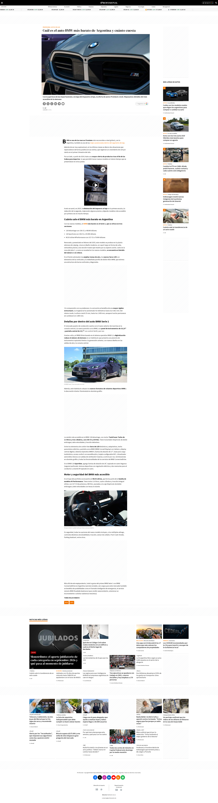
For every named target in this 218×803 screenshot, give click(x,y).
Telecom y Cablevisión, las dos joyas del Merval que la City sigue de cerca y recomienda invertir (41, 720)
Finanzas (91, 7)
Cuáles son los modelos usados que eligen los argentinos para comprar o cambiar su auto (175, 107)
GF (45, 108)
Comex (153, 7)
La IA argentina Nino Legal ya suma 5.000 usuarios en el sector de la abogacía (148, 660)
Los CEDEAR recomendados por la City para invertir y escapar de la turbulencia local (175, 645)
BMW (85, 224)
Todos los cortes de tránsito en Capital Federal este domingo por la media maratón (122, 750)
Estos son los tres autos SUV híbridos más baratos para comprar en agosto (174, 138)
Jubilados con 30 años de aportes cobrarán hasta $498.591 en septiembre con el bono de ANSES (68, 675)
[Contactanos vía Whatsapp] (101, 789)
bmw (66, 602)
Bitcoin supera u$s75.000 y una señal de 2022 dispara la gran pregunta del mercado (68, 735)
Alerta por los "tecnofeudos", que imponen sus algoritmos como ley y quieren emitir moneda (40, 736)
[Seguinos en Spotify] (123, 777)
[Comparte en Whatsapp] (51, 103)
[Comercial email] (117, 790)
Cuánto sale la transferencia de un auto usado (175, 228)
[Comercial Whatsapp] (121, 790)
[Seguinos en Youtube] (113, 777)
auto (71, 602)
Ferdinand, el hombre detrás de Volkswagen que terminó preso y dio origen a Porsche (148, 749)
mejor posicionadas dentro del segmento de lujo (107, 143)
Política (79, 7)
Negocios (128, 7)
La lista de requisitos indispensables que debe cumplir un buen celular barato (68, 719)
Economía (67, 7)
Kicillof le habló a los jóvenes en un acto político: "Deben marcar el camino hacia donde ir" (95, 749)
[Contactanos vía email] (97, 789)
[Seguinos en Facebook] (95, 777)
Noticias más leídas (38, 619)
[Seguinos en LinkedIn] (109, 777)
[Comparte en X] (48, 103)
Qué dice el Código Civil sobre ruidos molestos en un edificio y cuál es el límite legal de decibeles (95, 645)
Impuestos (104, 7)
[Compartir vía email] (63, 103)
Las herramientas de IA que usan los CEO (95, 659)
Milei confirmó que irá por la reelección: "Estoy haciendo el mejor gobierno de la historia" (147, 734)
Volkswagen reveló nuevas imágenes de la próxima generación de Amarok (173, 199)
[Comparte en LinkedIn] (55, 103)
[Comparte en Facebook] (44, 103)
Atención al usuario (99, 785)
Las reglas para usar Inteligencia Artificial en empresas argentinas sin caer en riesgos (95, 675)
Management (166, 7)
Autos (53, 27)
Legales (116, 7)
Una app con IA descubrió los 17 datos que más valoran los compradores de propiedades (148, 645)
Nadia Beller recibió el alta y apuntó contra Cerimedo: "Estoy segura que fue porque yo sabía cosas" (149, 720)
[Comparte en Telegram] (59, 103)
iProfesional (46, 27)
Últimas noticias (52, 7)
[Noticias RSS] (118, 777)
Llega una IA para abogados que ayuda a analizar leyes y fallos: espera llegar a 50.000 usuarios (95, 719)
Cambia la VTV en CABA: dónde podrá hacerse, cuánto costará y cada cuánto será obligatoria (175, 168)
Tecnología (141, 7)
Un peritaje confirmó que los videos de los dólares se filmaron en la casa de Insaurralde (176, 719)
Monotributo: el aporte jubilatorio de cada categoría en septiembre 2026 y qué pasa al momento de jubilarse (54, 660)
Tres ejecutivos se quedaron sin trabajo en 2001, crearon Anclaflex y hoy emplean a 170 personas (122, 676)
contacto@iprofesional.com (109, 798)
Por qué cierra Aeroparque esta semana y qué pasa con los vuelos (95, 733)
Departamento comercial (119, 786)
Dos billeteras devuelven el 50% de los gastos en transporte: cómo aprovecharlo (148, 675)
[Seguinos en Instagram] (104, 777)
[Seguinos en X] (100, 777)
